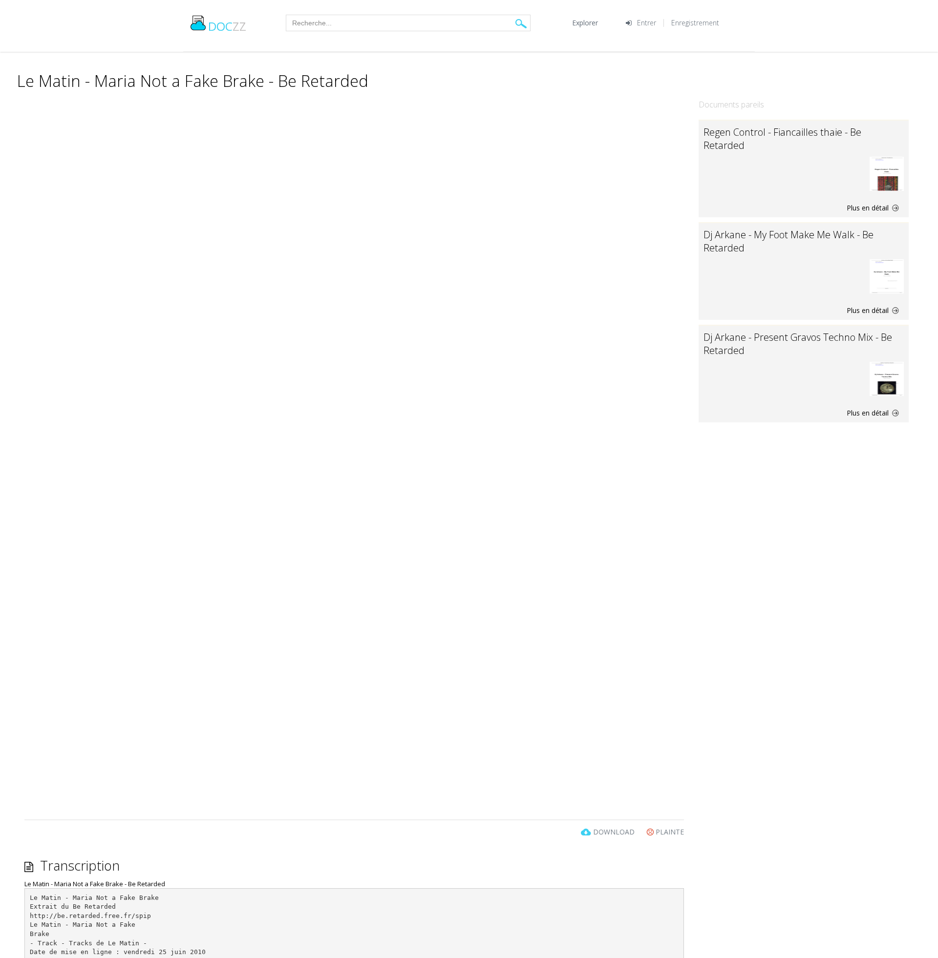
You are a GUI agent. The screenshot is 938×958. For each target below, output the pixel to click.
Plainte (669, 831)
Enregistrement (695, 22)
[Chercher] (521, 23)
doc (227, 26)
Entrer (646, 22)
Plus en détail (869, 207)
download (614, 831)
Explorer (585, 22)
